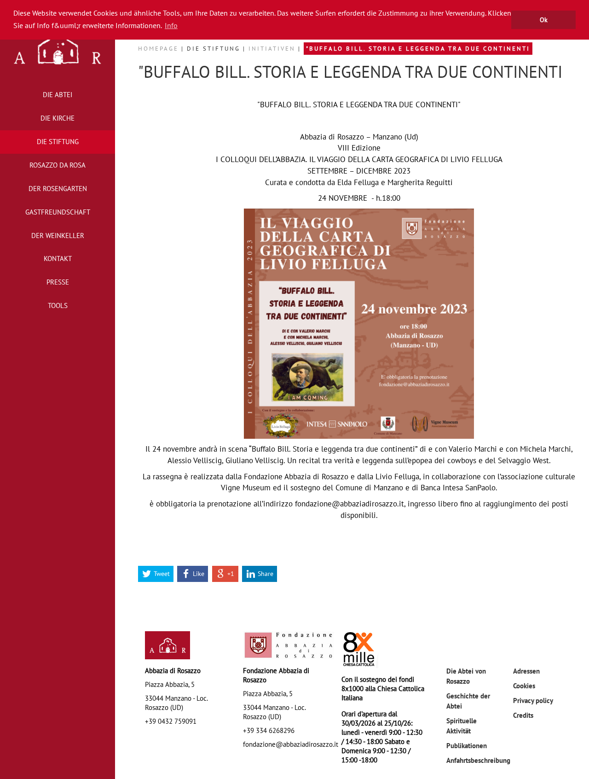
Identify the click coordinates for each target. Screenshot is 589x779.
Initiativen (273, 48)
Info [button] (171, 25)
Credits (523, 715)
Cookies (524, 685)
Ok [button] (544, 19)
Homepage (159, 48)
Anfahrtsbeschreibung (478, 760)
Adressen (526, 670)
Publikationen (466, 745)
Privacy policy (533, 700)
